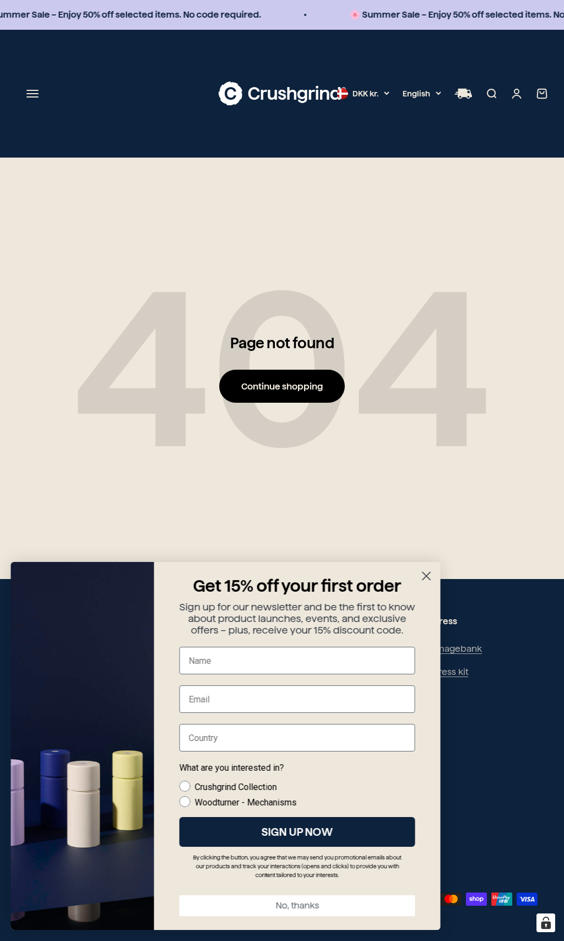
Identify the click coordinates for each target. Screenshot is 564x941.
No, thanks (297, 905)
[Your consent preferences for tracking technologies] (545, 922)
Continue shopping (282, 386)
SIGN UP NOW (297, 832)
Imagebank (457, 648)
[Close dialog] (426, 576)
